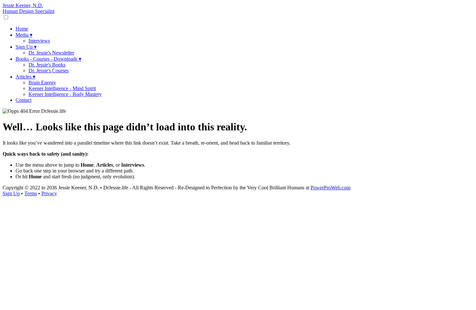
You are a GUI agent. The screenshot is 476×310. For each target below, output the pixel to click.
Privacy (49, 193)
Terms (30, 193)
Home (22, 28)
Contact (23, 100)
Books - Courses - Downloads (48, 59)
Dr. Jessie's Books (46, 64)
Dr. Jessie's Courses (48, 70)
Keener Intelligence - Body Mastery (65, 94)
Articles (25, 76)
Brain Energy (42, 82)
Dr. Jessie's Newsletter (51, 52)
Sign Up (26, 47)
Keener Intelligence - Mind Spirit (62, 88)
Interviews (39, 40)
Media (24, 35)
